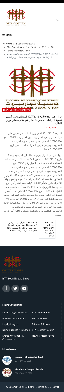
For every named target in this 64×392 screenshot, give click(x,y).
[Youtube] (24, 289)
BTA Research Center (43, 329)
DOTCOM (53, 386)
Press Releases (39, 318)
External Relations (41, 324)
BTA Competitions (41, 312)
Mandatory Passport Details (29, 369)
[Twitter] (15, 289)
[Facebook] (6, 289)
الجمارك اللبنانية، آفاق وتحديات (29, 357)
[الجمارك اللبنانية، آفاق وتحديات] (7, 359)
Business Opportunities (14, 318)
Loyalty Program (10, 324)
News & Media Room (43, 335)
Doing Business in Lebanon (16, 329)
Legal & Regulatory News (16, 110)
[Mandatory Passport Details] (7, 372)
